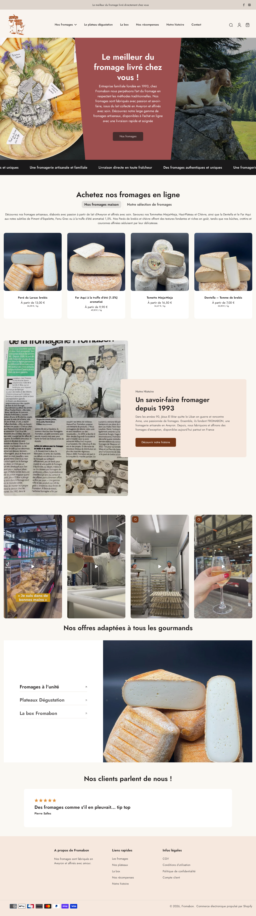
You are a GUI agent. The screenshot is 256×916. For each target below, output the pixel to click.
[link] (128, 136)
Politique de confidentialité (179, 871)
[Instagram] (249, 5)
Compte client (171, 878)
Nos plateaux (120, 865)
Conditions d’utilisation (176, 865)
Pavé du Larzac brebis (32, 298)
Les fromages (120, 859)
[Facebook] (244, 5)
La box (116, 871)
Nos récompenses (123, 878)
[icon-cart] (247, 25)
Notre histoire (120, 884)
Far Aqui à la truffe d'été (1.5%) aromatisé (96, 300)
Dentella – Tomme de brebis (223, 298)
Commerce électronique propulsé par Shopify (224, 906)
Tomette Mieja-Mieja (160, 298)
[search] (231, 25)
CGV (166, 859)
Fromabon (188, 906)
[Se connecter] (239, 24)
